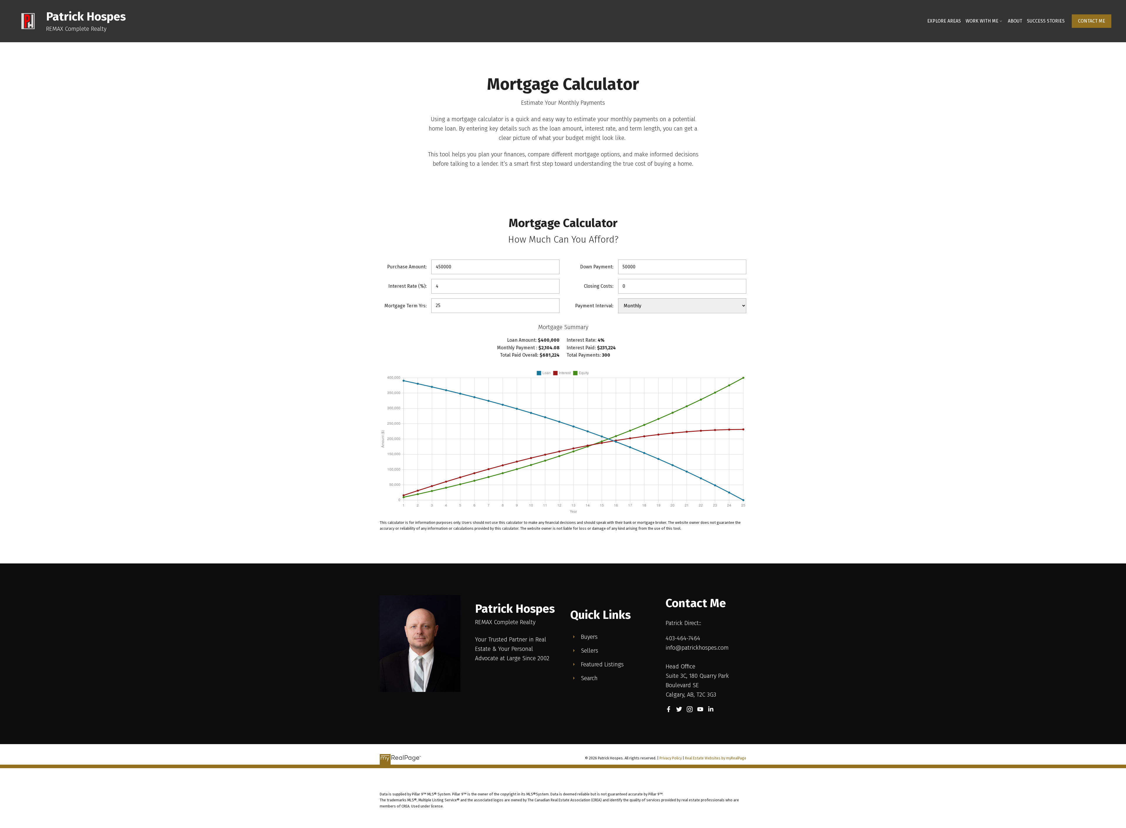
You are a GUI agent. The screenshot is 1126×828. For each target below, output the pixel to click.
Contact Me (1091, 21)
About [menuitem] (1015, 21)
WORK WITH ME (982, 21)
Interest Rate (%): (407, 286)
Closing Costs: (598, 286)
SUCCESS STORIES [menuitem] (1046, 21)
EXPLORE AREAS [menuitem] (944, 21)
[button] (1091, 21)
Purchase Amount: (407, 267)
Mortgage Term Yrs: (405, 306)
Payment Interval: (594, 306)
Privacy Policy (670, 758)
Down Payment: (596, 267)
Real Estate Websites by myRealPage (715, 758)
